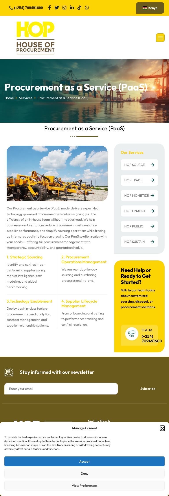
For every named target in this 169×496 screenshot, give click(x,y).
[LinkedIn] (72, 8)
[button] (162, 428)
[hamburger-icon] (160, 37)
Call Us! (147, 330)
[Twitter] (57, 8)
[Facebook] (49, 8)
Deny (84, 473)
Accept (84, 461)
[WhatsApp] (87, 8)
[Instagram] (64, 8)
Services (25, 98)
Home (9, 98)
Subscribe (147, 389)
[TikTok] (79, 8)
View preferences (84, 485)
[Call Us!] (131, 333)
